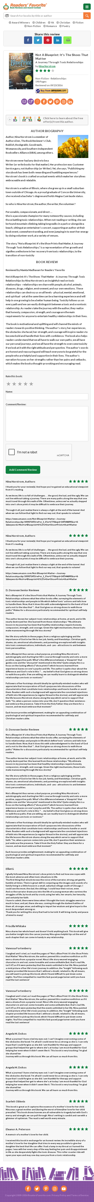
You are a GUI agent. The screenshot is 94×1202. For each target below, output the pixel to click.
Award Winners (21, 22)
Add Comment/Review (23, 469)
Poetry (66, 26)
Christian (64, 22)
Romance (51, 26)
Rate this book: (14, 376)
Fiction (80, 22)
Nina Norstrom (47, 66)
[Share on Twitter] (38, 40)
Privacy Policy (59, 1195)
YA (52, 22)
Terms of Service (80, 1195)
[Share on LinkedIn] (58, 40)
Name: (9, 391)
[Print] (67, 40)
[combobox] (47, 16)
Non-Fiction (34, 26)
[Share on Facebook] (28, 40)
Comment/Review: (16, 404)
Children (40, 22)
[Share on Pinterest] (48, 40)
